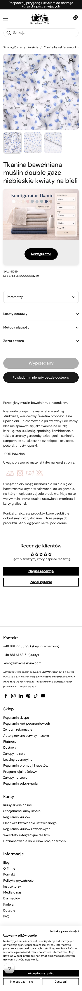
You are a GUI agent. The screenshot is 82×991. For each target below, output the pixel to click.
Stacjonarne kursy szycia (21, 811)
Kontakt (9, 874)
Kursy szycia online (17, 805)
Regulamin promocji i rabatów (25, 765)
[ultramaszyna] (40, 17)
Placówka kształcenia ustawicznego (30, 823)
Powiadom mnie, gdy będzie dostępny (41, 377)
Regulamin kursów (16, 817)
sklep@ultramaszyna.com (22, 663)
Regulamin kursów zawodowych (27, 829)
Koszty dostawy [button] (15, 314)
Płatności (10, 741)
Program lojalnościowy (20, 771)
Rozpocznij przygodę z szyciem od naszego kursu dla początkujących (41, 4)
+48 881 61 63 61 (15, 655)
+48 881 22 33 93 (16, 646)
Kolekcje (33, 47)
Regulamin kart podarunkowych (26, 723)
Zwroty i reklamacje (17, 729)
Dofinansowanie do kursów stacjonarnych (34, 841)
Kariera (8, 904)
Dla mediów (12, 898)
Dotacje (9, 910)
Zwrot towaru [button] (13, 341)
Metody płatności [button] (16, 327)
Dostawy (9, 747)
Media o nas (12, 892)
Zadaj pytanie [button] (41, 582)
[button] (74, 18)
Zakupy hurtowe (15, 777)
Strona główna (12, 47)
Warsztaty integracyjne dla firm (26, 835)
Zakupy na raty (14, 753)
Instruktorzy (12, 886)
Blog (6, 862)
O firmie (9, 868)
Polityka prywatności (19, 880)
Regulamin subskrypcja (20, 783)
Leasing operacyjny (17, 759)
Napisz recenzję (41, 571)
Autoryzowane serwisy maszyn (26, 735)
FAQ (6, 916)
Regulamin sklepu (16, 717)
